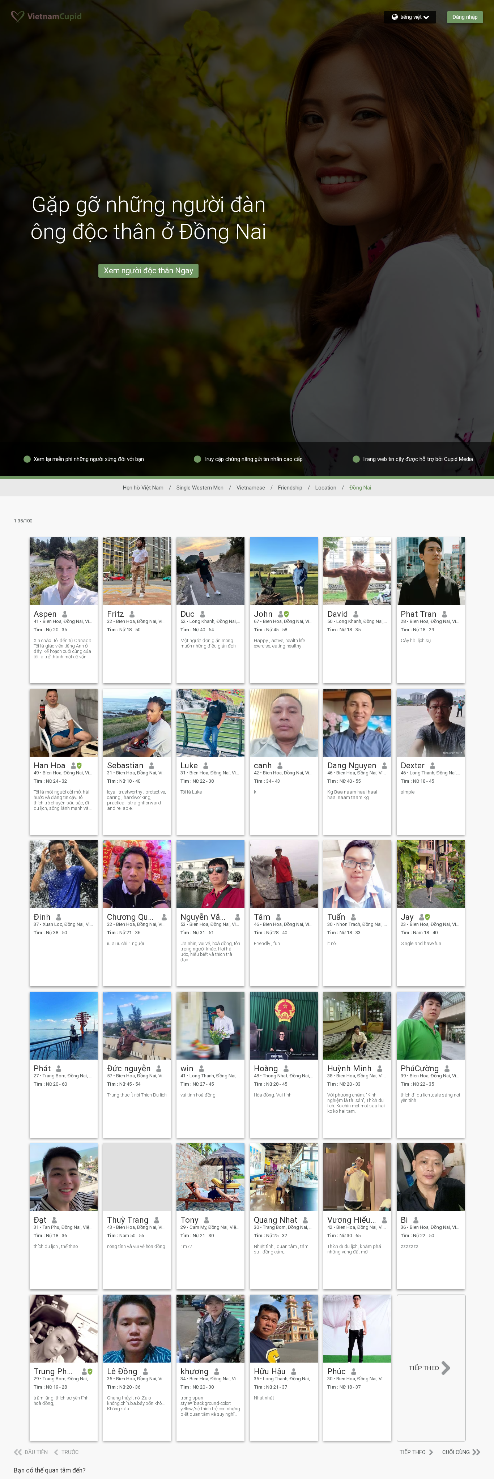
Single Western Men (199, 487)
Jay (407, 917)
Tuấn (336, 917)
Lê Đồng (122, 1371)
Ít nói (332, 943)
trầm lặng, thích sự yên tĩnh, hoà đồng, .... (62, 1400)
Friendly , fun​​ (267, 943)
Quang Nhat (275, 1219)
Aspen (45, 614)
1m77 (186, 1246)
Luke (189, 765)
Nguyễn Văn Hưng (205, 917)
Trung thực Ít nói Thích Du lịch (137, 1095)
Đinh (42, 917)
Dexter (413, 765)
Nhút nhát (264, 1398)
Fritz (115, 614)
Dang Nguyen (351, 765)
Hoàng (266, 1068)
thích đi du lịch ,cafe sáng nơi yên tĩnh (430, 1097)
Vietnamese (251, 487)
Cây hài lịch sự (416, 640)
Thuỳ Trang (128, 1219)
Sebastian (125, 765)
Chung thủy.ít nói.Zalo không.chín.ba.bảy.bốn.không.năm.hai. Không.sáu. (137, 1403)
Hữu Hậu (270, 1371)
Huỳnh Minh (349, 1068)
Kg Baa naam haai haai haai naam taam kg (352, 794)
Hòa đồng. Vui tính (272, 1095)
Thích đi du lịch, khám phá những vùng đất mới (354, 1249)
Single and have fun (421, 943)
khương (194, 1371)
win (186, 1068)
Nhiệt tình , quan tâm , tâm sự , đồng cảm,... (281, 1249)
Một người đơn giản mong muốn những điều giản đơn (208, 643)
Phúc (336, 1371)
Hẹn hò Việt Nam (143, 487)
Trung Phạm (55, 1371)
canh (263, 765)
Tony (189, 1219)
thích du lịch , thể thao (56, 1246)
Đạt (40, 1219)
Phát (42, 1068)
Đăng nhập (465, 17)
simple (407, 792)
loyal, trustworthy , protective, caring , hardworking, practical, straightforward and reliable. (136, 800)
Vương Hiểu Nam (352, 1219)
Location (325, 487)
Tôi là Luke (191, 792)
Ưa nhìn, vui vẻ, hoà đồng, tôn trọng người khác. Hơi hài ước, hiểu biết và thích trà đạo (210, 951)
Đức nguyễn (129, 1068)
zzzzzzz (409, 1246)
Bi (404, 1219)
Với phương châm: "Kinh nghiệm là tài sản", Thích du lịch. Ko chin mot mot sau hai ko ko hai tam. (356, 1103)
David (337, 614)
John (263, 614)
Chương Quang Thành (132, 917)
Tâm (262, 917)
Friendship (290, 487)
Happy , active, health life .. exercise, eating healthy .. (281, 643)
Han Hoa (49, 765)
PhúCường (420, 1068)
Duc (187, 614)
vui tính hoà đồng (198, 1095)
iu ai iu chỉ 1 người (125, 943)
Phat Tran (418, 614)
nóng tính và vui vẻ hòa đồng (136, 1246)
